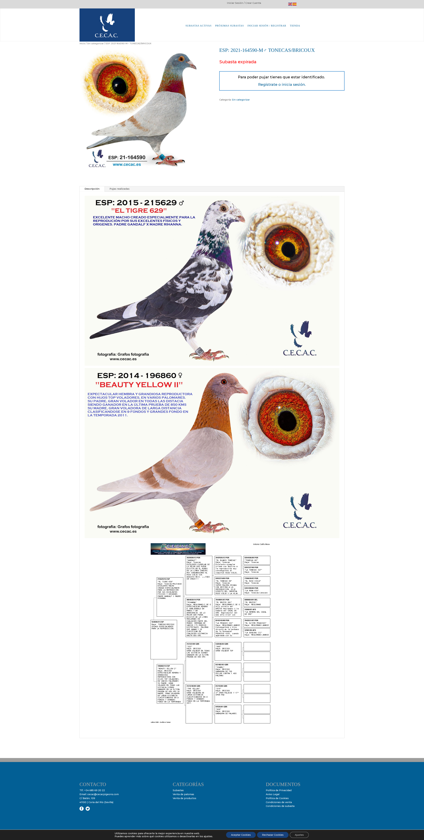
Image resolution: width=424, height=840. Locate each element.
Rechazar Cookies (273, 834)
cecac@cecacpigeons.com (103, 794)
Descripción (92, 188)
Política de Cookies (277, 798)
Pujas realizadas (120, 188)
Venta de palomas (183, 794)
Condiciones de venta (279, 802)
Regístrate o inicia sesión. (282, 84)
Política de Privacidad (279, 790)
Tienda (295, 26)
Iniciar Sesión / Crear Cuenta (244, 3)
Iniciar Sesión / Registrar (266, 26)
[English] (290, 3)
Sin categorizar (95, 43)
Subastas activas (199, 26)
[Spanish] (294, 3)
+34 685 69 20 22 (94, 790)
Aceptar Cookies (241, 834)
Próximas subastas (229, 26)
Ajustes (299, 834)
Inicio (82, 43)
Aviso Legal (272, 794)
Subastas (178, 790)
